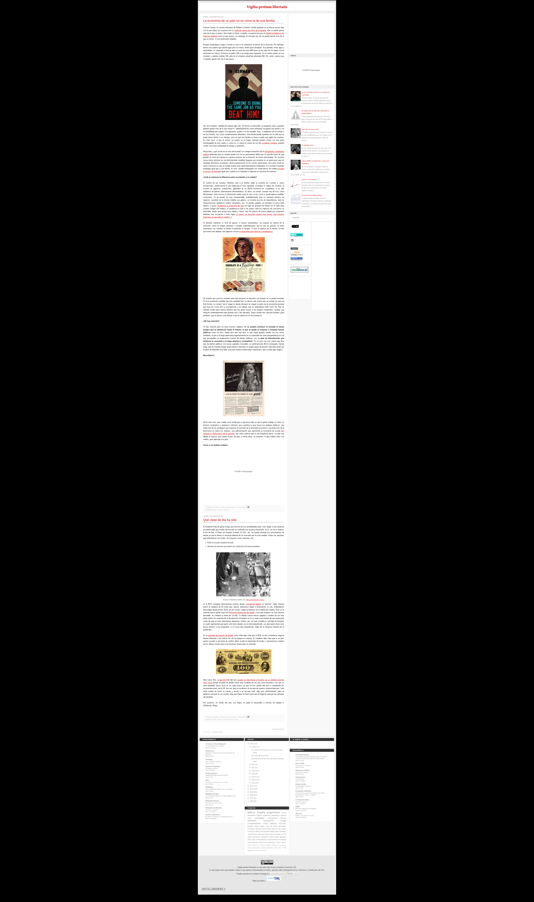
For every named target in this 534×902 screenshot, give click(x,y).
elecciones (282, 823)
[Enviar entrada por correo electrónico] (247, 507)
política (251, 812)
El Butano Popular (212, 801)
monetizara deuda (253, 604)
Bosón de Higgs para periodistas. (306, 808)
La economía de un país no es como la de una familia (239, 20)
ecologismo (251, 829)
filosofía (258, 829)
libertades (283, 837)
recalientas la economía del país (230, 206)
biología (250, 850)
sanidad (277, 834)
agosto (254, 747)
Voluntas (299, 813)
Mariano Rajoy (233, 719)
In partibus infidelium (303, 791)
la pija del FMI (223, 680)
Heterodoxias (300, 777)
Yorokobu (208, 759)
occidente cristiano (269, 143)
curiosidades (259, 818)
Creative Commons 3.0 (286, 867)
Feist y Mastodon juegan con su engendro (219, 789)
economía (225, 509)
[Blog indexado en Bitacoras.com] (297, 260)
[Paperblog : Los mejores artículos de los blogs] (273, 881)
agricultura (270, 847)
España (261, 812)
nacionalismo (268, 821)
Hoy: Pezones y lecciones (213, 803)
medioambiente (261, 839)
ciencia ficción (252, 834)
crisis (214, 509)
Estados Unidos (253, 826)
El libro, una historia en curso (305, 815)
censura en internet (258, 845)
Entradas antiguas (278, 729)
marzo (254, 777)
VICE (207, 780)
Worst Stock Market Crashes (255, 599)
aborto (250, 837)
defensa (273, 823)
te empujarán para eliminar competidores (255, 231)
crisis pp (269, 826)
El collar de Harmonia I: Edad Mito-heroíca (219, 816)
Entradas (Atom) (217, 732)
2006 (251, 801)
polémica (266, 815)
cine (249, 818)
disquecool (209, 751)
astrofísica (256, 850)
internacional (265, 831)
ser (282, 834)
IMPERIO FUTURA (212, 794)
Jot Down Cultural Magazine (215, 744)
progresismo (273, 812)
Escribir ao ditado (301, 802)
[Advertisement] (311, 33)
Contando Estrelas (302, 755)
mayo (253, 770)
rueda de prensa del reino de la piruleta (250, 30)
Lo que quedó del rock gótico (214, 746)
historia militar (274, 837)
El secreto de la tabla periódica (311, 195)
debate (272, 831)
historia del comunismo (267, 842)
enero (254, 783)
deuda (219, 509)
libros (269, 829)
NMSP (298, 806)
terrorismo (275, 815)
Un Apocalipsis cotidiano (303, 786)
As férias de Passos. (302, 772)
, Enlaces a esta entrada (227, 507)
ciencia (283, 815)
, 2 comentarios (241, 507)
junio (253, 767)
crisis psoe (277, 847)
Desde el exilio (301, 784)
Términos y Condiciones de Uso (311, 870)
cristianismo (265, 837)
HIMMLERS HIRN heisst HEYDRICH (216, 775)
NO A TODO (300, 763)
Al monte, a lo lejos (211, 810)
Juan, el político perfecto (213, 761)
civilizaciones (263, 850)
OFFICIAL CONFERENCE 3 (213, 889)
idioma (258, 831)
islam (249, 839)
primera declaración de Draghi (242, 613)
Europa (283, 821)
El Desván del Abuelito (213, 808)
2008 (251, 795)
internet (264, 829)
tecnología (282, 839)
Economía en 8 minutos (303, 765)
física (267, 834)
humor (275, 826)
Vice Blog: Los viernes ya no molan (216, 782)
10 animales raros (307, 145)
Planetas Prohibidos (212, 766)
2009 (251, 792)
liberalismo (252, 821)
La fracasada (300, 779)
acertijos (263, 847)
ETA (284, 834)
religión (262, 826)
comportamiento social (258, 823)
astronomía (256, 847)
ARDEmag (209, 787)
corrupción (256, 837)
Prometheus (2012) (211, 768)
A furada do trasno (302, 800)
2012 (251, 744)
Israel (249, 845)
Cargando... (297, 744)
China (253, 839)
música (271, 834)
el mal (284, 847)
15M (249, 842)
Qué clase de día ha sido (220, 520)
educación (261, 834)
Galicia (259, 815)
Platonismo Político (303, 770)
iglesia (277, 831)
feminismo (254, 842)
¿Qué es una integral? (309, 179)
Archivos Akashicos (212, 814)
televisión (283, 831)
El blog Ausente (211, 773)
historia (283, 818)
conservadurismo (273, 839)
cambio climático (280, 842)
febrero (254, 780)
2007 (251, 798)
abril (253, 774)
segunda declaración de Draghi (220, 635)
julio (253, 764)
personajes (282, 826)
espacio (268, 845)
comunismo (272, 818)
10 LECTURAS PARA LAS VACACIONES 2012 (220, 796)
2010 (251, 789)
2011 (251, 786)
